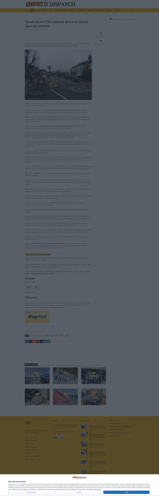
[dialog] (79, 485)
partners (17, 484)
